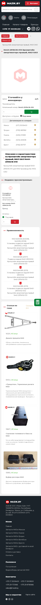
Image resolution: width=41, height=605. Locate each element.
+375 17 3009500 (27, 581)
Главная (6, 25)
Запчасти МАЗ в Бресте (15, 543)
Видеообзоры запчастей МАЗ (17, 570)
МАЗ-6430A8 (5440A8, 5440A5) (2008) (20, 240)
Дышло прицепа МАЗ (15, 338)
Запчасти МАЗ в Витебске (16, 540)
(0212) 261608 (21, 140)
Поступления (11, 567)
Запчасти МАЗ (21, 36)
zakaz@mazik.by (12, 588)
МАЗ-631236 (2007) (20, 257)
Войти (16, 18)
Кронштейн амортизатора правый (20, 248)
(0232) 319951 (21, 135)
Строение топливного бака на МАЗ (19, 435)
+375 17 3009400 (12, 581)
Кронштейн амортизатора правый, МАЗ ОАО (9, 199)
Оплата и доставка (13, 552)
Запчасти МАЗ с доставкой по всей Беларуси (20, 547)
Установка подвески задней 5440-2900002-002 (20, 289)
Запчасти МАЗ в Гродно (15, 536)
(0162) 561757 (21, 145)
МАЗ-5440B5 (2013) (20, 270)
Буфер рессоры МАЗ (15, 477)
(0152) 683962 (21, 130)
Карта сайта (30, 595)
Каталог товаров (20, 25)
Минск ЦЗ (6, 40)
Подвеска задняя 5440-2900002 (20, 259)
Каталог (34, 3)
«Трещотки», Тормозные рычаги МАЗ (20, 385)
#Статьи (14, 334)
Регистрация (32, 18)
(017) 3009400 (21, 125)
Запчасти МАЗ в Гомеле (15, 533)
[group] (20, 75)
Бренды (34, 25)
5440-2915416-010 (20, 250)
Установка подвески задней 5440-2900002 (20, 274)
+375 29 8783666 (27, 585)
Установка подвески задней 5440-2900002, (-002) (20, 244)
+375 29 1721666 (12, 585)
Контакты (9, 555)
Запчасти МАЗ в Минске (15, 530)
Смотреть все (29, 307)
